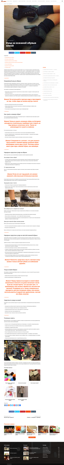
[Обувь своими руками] (6, 448)
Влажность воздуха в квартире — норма (49, 73)
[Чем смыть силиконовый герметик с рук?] (32, 429)
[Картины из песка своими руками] (43, 429)
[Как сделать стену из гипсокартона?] (26, 453)
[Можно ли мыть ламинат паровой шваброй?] (55, 429)
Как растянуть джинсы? (9, 417)
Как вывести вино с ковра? (47, 93)
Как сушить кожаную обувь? (9, 59)
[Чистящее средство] (6, 453)
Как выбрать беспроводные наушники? (49, 77)
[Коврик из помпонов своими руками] (20, 429)
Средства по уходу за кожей (9, 65)
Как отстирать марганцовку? (48, 95)
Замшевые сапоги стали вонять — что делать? (50, 69)
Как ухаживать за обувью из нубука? (49, 71)
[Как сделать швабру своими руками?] (26, 458)
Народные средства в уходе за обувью (11, 60)
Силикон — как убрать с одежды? (34, 417)
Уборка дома (51, 432)
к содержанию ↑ (6, 78)
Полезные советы (8, 67)
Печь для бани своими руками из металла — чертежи (51, 75)
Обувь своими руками (13, 448)
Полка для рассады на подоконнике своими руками (51, 97)
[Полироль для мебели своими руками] (6, 458)
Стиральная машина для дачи (48, 91)
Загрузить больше (31, 437)
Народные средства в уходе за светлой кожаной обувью (14, 62)
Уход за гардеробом (9, 40)
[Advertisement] (51, 58)
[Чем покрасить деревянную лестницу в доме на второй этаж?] (26, 448)
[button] (62, 1)
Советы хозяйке (6, 432)
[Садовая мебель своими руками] (9, 429)
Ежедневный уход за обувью (9, 57)
